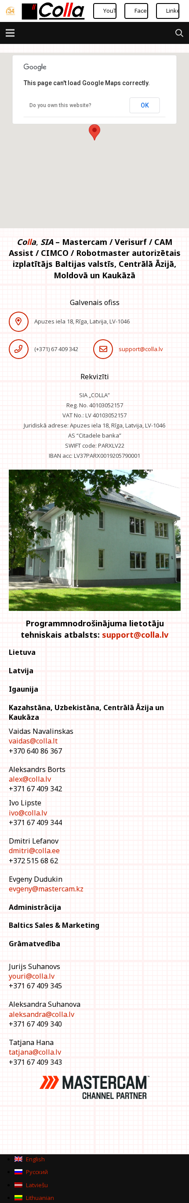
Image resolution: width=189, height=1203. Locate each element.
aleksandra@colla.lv (41, 1014)
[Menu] (10, 33)
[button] (94, 132)
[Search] (179, 33)
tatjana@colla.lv (35, 1052)
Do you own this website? (60, 105)
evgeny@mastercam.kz (46, 889)
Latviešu (36, 1185)
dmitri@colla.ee (34, 850)
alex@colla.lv (30, 779)
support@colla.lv (141, 349)
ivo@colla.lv (28, 813)
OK (145, 105)
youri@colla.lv (32, 976)
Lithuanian (39, 1198)
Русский (36, 1172)
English (35, 1159)
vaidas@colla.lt (33, 741)
